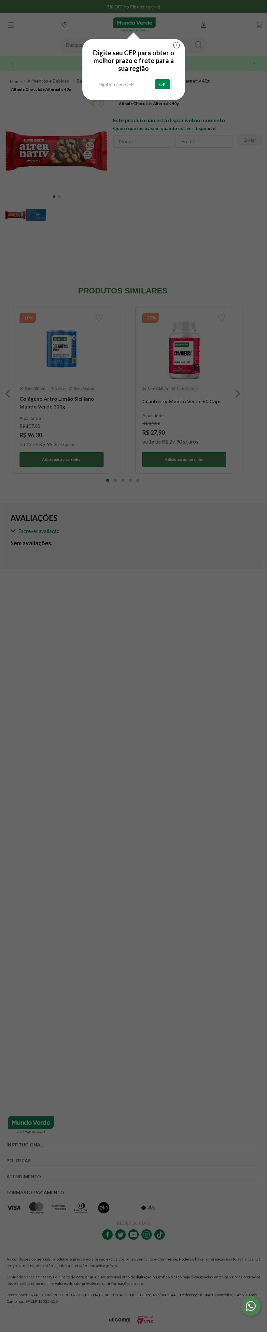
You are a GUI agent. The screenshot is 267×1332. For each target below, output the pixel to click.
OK (162, 84)
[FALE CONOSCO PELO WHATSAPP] (250, 1306)
